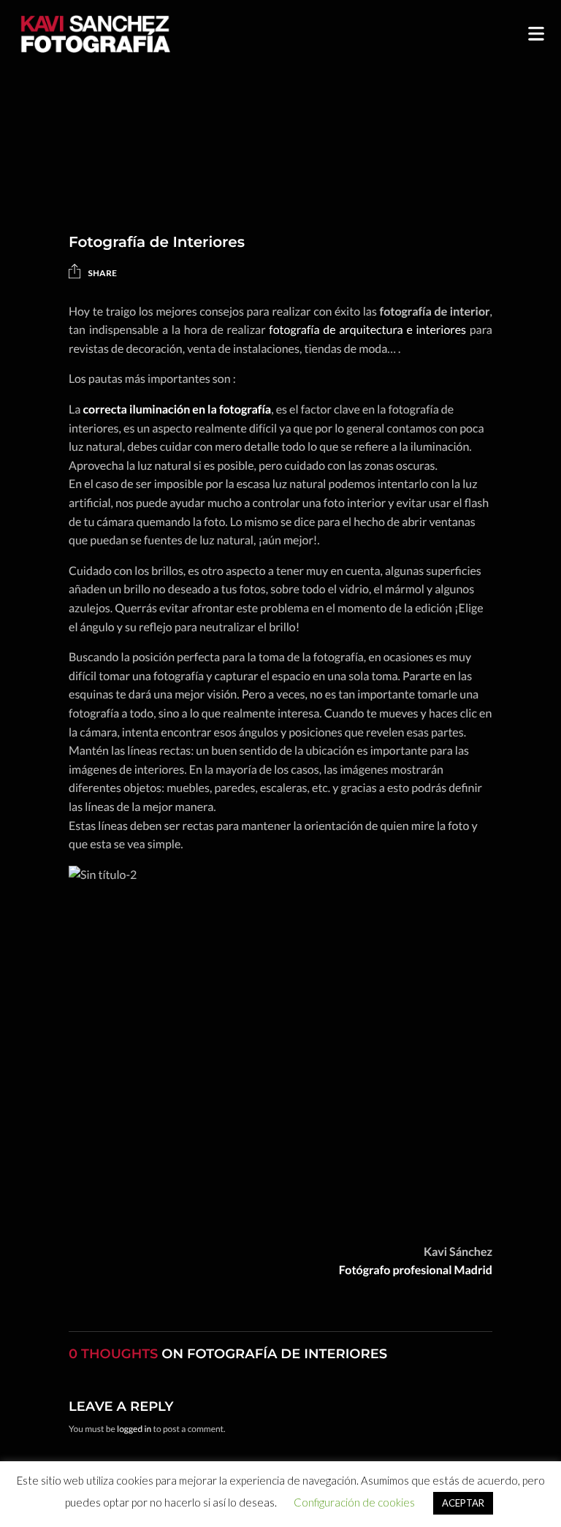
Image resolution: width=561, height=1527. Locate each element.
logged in (134, 1428)
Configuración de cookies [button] (354, 1502)
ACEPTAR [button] (463, 1503)
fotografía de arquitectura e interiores (367, 330)
